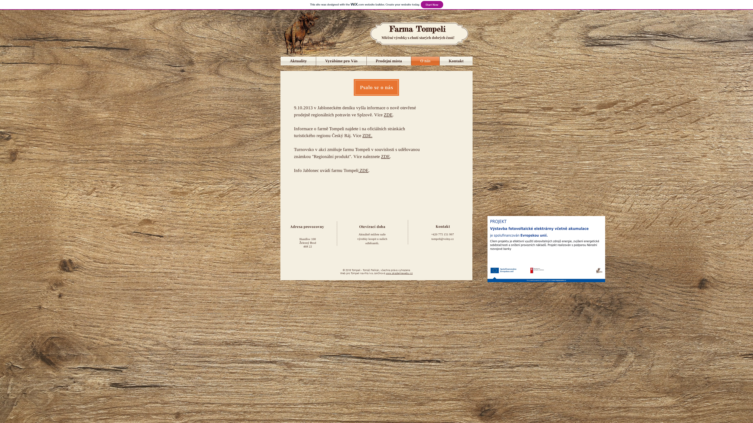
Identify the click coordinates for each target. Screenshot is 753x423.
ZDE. (367, 135)
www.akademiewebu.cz (399, 273)
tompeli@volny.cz (442, 238)
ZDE (388, 114)
